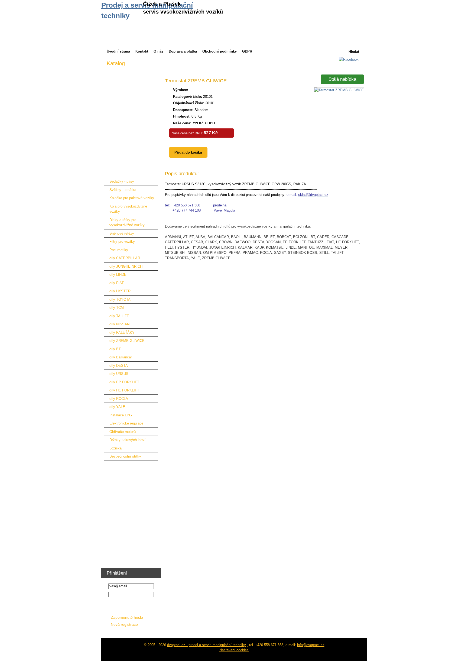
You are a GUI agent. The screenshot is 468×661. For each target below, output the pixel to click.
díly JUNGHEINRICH (125, 266)
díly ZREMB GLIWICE (127, 341)
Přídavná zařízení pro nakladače (132, 130)
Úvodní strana (118, 51)
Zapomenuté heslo (127, 617)
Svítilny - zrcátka (122, 190)
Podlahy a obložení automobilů (131, 533)
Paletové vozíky (119, 466)
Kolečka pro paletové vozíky (131, 198)
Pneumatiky (118, 250)
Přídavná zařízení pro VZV (128, 113)
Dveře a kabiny (118, 122)
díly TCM (116, 308)
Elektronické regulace (126, 423)
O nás (158, 51)
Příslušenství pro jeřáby (125, 147)
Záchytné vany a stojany (126, 491)
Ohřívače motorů (122, 432)
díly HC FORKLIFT (124, 390)
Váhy (111, 516)
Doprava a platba (183, 51)
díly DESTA (118, 366)
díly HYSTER (120, 291)
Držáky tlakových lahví (127, 440)
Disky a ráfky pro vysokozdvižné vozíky (127, 222)
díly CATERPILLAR (124, 258)
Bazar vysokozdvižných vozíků (131, 97)
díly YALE (117, 407)
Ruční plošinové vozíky (125, 483)
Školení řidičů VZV (121, 558)
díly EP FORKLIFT (124, 382)
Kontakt (141, 51)
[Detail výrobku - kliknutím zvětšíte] (339, 90)
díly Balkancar (120, 357)
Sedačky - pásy (121, 181)
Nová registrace (124, 625)
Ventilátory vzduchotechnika (129, 550)
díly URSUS (118, 374)
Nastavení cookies (234, 650)
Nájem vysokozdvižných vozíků (132, 88)
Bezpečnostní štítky (125, 456)
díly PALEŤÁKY (122, 332)
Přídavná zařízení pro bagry (128, 155)
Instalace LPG (120, 415)
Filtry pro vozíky (122, 241)
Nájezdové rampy (120, 164)
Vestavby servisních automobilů (132, 525)
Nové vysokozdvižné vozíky (129, 80)
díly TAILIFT (119, 316)
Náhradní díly (117, 172)
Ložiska (115, 448)
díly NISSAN (119, 324)
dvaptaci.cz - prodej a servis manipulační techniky (206, 645)
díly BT (115, 349)
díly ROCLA (118, 399)
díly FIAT (116, 283)
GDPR (247, 51)
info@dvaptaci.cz (310, 645)
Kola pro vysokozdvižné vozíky (128, 209)
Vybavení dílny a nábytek (127, 541)
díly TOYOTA (120, 299)
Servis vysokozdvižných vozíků (132, 105)
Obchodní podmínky (219, 51)
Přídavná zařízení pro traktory (130, 139)
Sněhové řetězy (121, 233)
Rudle (111, 508)
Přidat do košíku (188, 152)
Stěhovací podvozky (123, 499)
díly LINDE (117, 275)
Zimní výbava (117, 71)
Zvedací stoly (117, 474)
